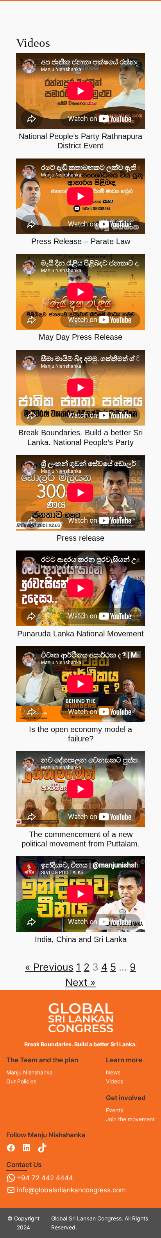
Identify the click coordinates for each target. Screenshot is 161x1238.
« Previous (49, 967)
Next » (80, 982)
